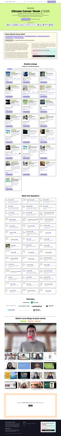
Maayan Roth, (50, 139)
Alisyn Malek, (18, 79)
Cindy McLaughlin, (45, 139)
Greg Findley (45, 124)
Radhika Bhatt (28, 80)
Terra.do (6, 429)
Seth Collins (27, 124)
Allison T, (50, 79)
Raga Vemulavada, (45, 94)
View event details (9, 82)
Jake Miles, (47, 79)
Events (28, 1)
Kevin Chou (44, 140)
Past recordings (40, 1)
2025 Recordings (23, 321)
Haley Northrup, (49, 109)
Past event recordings (36, 19)
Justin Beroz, (45, 109)
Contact (45, 1)
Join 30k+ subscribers (43, 56)
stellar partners (17, 426)
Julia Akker (10, 187)
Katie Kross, (10, 79)
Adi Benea (10, 123)
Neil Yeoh (7, 80)
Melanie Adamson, (32, 93)
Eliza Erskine (44, 153)
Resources (35, 1)
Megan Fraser (10, 110)
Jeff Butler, (44, 79)
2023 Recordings (37, 321)
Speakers (31, 1)
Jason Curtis (53, 79)
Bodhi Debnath (27, 94)
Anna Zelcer (44, 110)
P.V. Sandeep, (50, 94)
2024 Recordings (30, 321)
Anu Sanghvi (10, 155)
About (25, 1)
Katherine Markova (28, 156)
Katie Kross (10, 93)
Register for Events (51, 1)
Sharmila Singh (28, 109)
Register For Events (25, 19)
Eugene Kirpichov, (14, 79)
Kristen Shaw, (28, 93)
